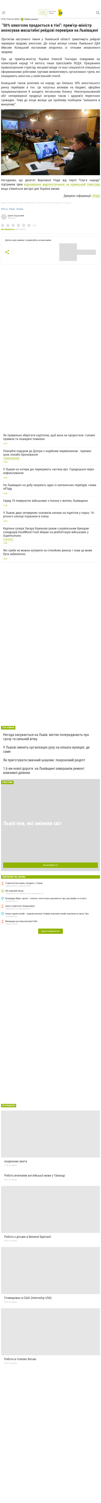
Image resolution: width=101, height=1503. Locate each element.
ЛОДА (96, 196)
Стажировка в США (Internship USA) (28, 1298)
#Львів (12, 209)
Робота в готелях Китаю (20, 1359)
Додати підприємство (50, 931)
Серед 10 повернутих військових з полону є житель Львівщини (45, 501)
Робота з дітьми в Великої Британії (27, 1237)
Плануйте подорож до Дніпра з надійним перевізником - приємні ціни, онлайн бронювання (47, 453)
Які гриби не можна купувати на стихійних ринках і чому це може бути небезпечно (47, 552)
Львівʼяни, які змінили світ (32, 823)
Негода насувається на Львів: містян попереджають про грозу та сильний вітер (46, 737)
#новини (19, 209)
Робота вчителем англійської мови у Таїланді (34, 1175)
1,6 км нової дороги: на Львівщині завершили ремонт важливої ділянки (43, 770)
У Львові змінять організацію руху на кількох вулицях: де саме (46, 749)
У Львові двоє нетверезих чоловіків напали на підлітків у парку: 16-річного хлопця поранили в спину (49, 514)
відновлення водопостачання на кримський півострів (61, 184)
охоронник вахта (15, 1161)
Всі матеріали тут (50, 865)
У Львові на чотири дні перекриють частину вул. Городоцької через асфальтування (48, 471)
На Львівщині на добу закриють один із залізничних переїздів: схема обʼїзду (49, 487)
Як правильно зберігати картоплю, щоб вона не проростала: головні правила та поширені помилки (49, 437)
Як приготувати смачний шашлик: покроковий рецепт (44, 760)
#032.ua (4, 209)
